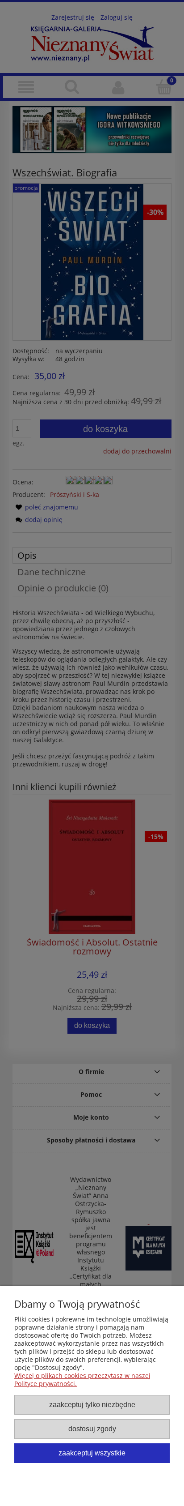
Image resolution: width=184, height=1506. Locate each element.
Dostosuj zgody (92, 1429)
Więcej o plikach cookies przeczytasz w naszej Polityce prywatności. (82, 1379)
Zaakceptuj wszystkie (92, 1453)
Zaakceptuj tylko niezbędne (92, 1404)
